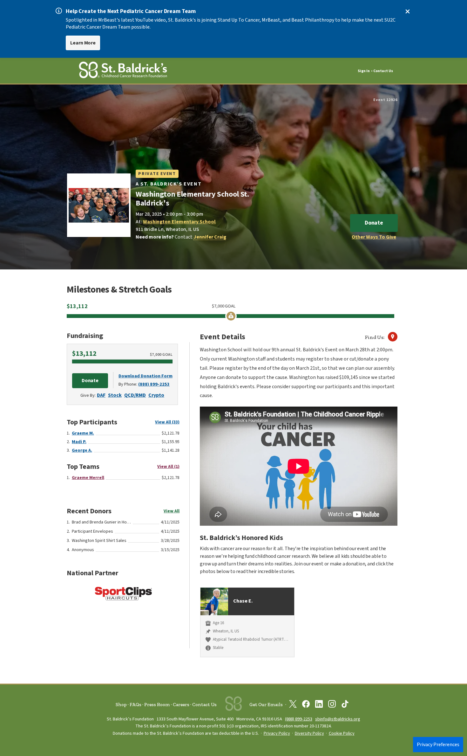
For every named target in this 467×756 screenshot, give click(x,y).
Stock (115, 395)
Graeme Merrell (88, 478)
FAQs (135, 704)
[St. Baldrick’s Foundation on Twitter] (293, 705)
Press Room (157, 704)
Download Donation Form (145, 376)
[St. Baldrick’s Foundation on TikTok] (345, 705)
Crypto (156, 395)
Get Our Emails (266, 704)
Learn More (83, 42)
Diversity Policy (309, 733)
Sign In (364, 71)
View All (171, 511)
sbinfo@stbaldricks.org (337, 719)
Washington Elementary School (179, 221)
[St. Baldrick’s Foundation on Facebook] (306, 705)
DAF (101, 395)
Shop (121, 704)
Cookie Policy (342, 733)
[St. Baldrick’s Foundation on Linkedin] (319, 705)
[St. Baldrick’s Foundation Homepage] (123, 71)
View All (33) (167, 422)
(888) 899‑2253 (298, 719)
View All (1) (168, 466)
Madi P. (79, 442)
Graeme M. (83, 433)
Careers (181, 704)
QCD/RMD (135, 395)
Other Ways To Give (374, 236)
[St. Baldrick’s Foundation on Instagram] (332, 705)
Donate (374, 223)
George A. (82, 450)
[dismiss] (407, 11)
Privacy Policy (277, 733)
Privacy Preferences (438, 744)
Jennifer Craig (209, 236)
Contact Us (383, 71)
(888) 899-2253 (154, 384)
